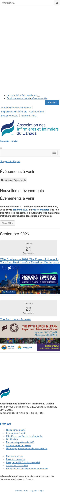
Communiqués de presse (18, 445)
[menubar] (30, 111)
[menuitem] (22, 95)
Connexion (52, 102)
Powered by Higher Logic (30, 490)
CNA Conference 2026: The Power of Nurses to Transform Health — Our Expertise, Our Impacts (29, 260)
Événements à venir (16, 432)
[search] (57, 2)
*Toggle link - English (10, 161)
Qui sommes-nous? (15, 429)
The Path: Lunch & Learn (15, 319)
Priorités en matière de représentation (24, 436)
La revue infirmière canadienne (22, 95)
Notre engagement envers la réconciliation (26, 448)
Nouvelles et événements (13, 180)
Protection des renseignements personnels (27, 468)
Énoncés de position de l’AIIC (20, 442)
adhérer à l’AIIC (20, 209)
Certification (12, 439)
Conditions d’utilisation (17, 465)
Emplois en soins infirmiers (20, 98)
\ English (9, 140)
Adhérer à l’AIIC (28, 115)
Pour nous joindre (14, 456)
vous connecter (40, 209)
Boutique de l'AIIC (9, 115)
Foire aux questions (15, 459)
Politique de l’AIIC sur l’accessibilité (23, 462)
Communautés (40, 98)
